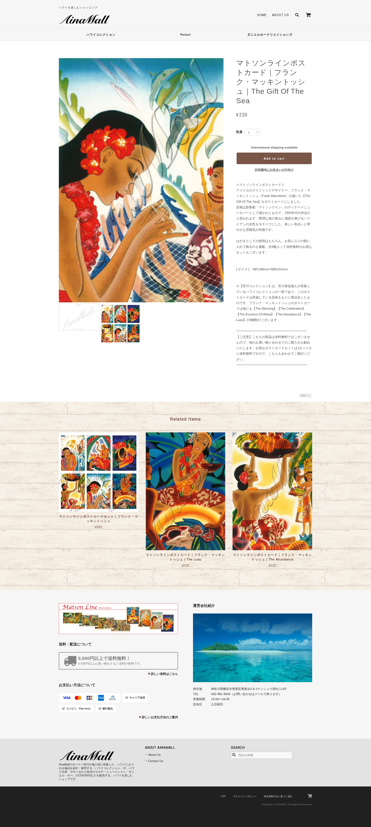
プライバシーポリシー (245, 796)
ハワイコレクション (101, 34)
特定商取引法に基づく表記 (278, 796)
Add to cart (274, 158)
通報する (305, 395)
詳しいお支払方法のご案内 (160, 717)
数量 (239, 132)
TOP (223, 796)
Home (262, 15)
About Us (280, 15)
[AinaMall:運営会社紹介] (252, 647)
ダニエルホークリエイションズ (269, 34)
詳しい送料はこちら (164, 674)
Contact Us (155, 761)
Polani (185, 34)
